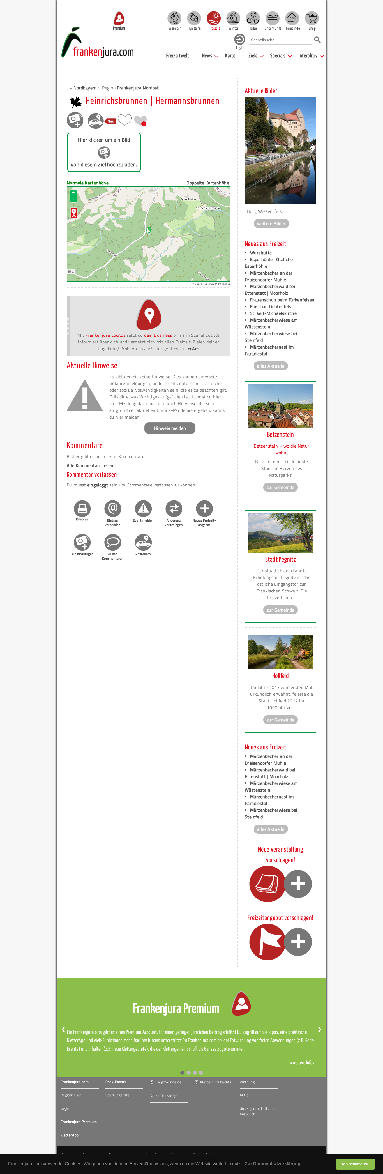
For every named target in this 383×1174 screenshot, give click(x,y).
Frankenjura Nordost (138, 87)
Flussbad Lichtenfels (270, 306)
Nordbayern (85, 87)
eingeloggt (97, 484)
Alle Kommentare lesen (90, 465)
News (207, 56)
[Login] (239, 43)
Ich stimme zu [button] (355, 1164)
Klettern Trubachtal (216, 1082)
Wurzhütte (261, 252)
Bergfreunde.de (168, 1082)
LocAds (192, 348)
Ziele (253, 56)
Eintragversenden (113, 522)
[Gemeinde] (292, 18)
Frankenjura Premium (79, 1121)
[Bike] (253, 18)
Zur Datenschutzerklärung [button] (273, 1163)
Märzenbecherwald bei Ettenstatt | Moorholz (270, 289)
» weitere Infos (302, 1062)
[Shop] (312, 18)
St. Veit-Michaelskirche (273, 313)
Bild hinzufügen (82, 554)
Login (65, 1108)
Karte (230, 56)
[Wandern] (174, 18)
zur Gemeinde (280, 487)
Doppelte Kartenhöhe (207, 182)
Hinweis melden (170, 428)
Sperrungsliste (117, 1095)
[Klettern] (194, 18)
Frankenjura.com (75, 1082)
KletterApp (70, 1135)
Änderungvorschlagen (174, 522)
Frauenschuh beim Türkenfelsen (282, 299)
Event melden (143, 520)
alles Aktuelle (271, 366)
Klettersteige (166, 1095)
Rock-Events (115, 1082)
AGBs (244, 1095)
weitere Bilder (271, 223)
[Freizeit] (214, 18)
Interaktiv (308, 56)
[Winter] (233, 18)
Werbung (247, 1082)
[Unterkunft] (273, 18)
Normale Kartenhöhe (88, 182)
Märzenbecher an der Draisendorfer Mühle (269, 276)
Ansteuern (143, 554)
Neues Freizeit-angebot (204, 522)
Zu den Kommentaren (112, 556)
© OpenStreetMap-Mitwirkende (211, 284)
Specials (278, 56)
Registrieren (71, 1095)
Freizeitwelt (177, 56)
